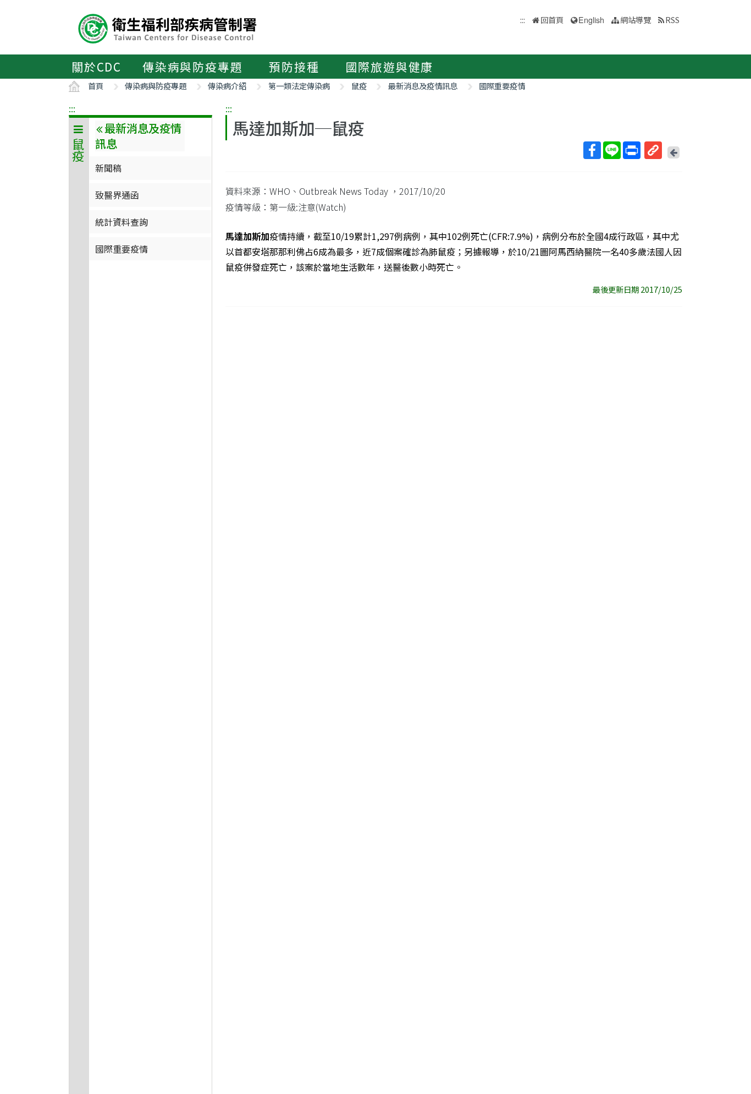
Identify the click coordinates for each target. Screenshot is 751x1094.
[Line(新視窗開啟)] (612, 150)
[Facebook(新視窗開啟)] (592, 150)
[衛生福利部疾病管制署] (168, 27)
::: (72, 108)
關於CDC (96, 66)
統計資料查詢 (121, 221)
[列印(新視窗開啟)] (632, 150)
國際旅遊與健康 (390, 66)
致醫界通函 (117, 194)
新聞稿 (108, 167)
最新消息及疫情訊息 (422, 85)
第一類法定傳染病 (299, 85)
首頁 (95, 85)
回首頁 (552, 19)
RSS (672, 19)
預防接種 (294, 66)
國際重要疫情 (502, 85)
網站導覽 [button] (635, 19)
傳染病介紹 (227, 85)
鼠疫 (359, 85)
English (591, 19)
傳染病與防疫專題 (192, 66)
